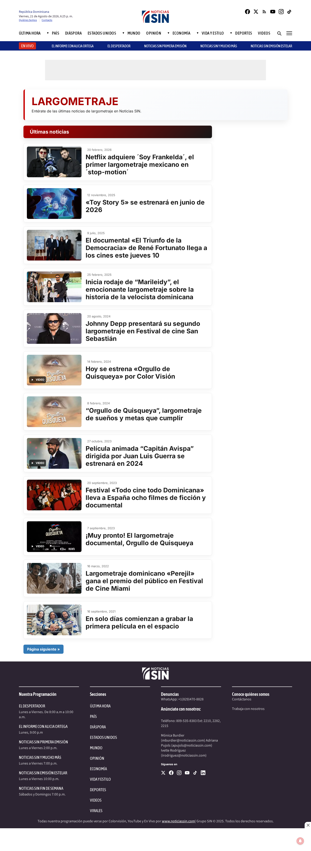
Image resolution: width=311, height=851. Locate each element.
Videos (264, 33)
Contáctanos (241, 699)
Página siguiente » (43, 649)
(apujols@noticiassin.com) (191, 745)
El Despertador (118, 46)
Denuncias (170, 694)
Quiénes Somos (28, 20)
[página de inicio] (155, 17)
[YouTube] (272, 11)
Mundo (133, 33)
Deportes (243, 33)
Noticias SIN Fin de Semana (41, 788)
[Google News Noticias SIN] (264, 11)
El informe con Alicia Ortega (73, 46)
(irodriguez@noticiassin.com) (183, 755)
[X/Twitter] (255, 11)
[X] (163, 772)
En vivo (27, 45)
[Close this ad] (308, 825)
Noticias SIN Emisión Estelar (271, 46)
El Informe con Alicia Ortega (43, 726)
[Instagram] (281, 11)
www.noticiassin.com (178, 821)
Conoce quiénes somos (250, 694)
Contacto (47, 20)
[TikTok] (289, 11)
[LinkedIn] (203, 772)
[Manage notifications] (300, 841)
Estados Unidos (102, 33)
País (55, 33)
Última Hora (30, 33)
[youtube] (187, 772)
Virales (96, 810)
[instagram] (179, 772)
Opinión (153, 33)
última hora (100, 706)
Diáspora (73, 33)
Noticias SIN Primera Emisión (165, 46)
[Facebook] (247, 11)
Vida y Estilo (213, 33)
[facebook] (171, 772)
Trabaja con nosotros (248, 708)
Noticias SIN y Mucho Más (218, 46)
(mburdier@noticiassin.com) (183, 740)
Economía (182, 33)
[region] (155, 839)
